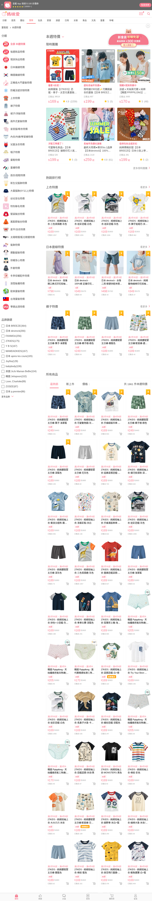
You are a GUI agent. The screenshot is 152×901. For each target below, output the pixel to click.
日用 (67, 20)
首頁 (13, 20)
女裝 (76, 20)
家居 (49, 20)
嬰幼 (22, 20)
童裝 (31, 20)
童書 (102, 20)
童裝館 (5, 27)
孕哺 (111, 20)
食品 (85, 20)
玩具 (40, 20)
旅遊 (58, 20)
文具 (93, 20)
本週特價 (16, 27)
